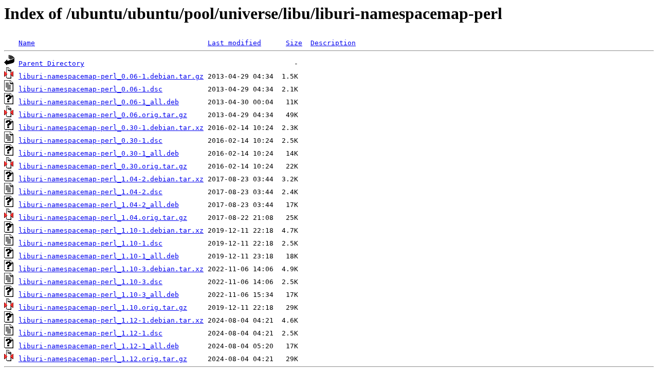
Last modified (234, 43)
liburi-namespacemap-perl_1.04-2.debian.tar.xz (111, 179)
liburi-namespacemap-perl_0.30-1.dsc (90, 140)
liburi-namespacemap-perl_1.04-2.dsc (90, 192)
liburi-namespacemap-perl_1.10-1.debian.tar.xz (111, 230)
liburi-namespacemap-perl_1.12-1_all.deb (99, 346)
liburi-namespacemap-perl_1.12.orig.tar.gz (103, 359)
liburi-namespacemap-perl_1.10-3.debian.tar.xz (111, 269)
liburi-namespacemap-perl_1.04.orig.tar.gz (103, 217)
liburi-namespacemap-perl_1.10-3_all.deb (99, 294)
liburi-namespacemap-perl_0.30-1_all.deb (99, 153)
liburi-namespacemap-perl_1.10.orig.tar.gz (103, 307)
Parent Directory (51, 63)
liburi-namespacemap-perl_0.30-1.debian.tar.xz (111, 128)
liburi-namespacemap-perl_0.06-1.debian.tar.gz (111, 76)
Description (333, 43)
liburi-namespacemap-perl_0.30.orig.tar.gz (103, 166)
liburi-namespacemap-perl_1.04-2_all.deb (99, 205)
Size (294, 43)
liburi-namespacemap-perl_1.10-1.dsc (90, 243)
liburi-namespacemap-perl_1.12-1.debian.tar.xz (111, 320)
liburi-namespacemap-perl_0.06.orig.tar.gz (103, 115)
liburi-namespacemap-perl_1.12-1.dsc (90, 333)
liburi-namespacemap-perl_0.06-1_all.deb (99, 102)
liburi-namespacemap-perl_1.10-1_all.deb (99, 256)
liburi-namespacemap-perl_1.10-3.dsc (90, 282)
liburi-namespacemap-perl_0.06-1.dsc (90, 89)
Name (27, 43)
